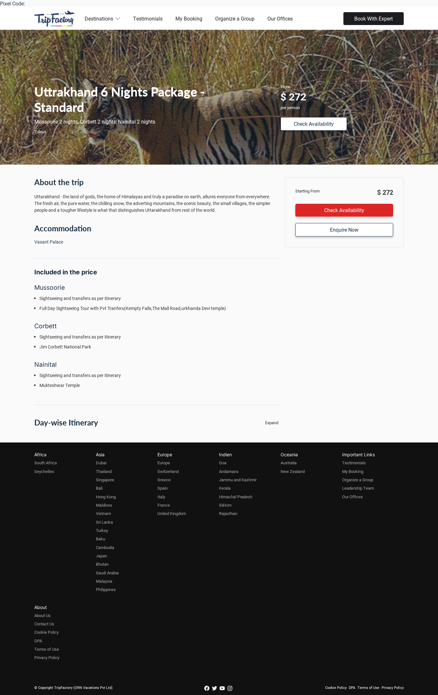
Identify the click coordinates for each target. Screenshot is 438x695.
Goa (222, 463)
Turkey (102, 530)
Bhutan (102, 564)
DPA (38, 641)
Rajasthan (228, 513)
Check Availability (314, 123)
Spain (162, 488)
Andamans (229, 471)
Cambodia (105, 547)
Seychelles (44, 471)
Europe (163, 463)
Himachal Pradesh (235, 497)
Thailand (104, 471)
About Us (42, 615)
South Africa (45, 463)
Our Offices (280, 18)
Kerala (225, 488)
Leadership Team (358, 488)
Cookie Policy (46, 632)
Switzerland (168, 471)
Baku (100, 539)
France (163, 505)
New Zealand (293, 471)
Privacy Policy (46, 657)
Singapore (105, 480)
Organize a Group (235, 18)
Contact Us (44, 624)
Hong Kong (106, 497)
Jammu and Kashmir (238, 480)
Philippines (106, 589)
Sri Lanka (104, 522)
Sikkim (225, 505)
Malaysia (104, 581)
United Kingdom (171, 513)
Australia (289, 463)
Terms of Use (46, 649)
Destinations (99, 18)
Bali (99, 488)
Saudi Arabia (107, 573)
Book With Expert (373, 18)
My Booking (188, 18)
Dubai (101, 463)
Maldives (104, 505)
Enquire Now (344, 229)
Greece (164, 480)
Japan (101, 556)
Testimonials (148, 18)
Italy (161, 497)
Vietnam (103, 513)
